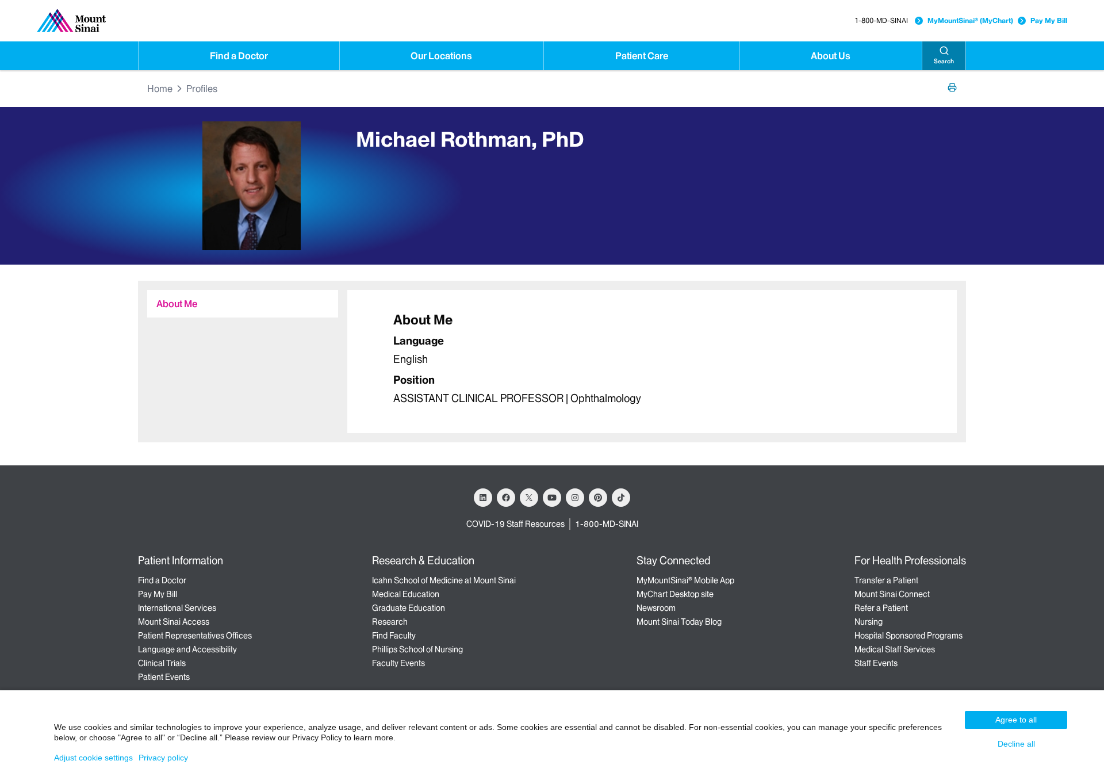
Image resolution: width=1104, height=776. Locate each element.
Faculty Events (398, 663)
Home (159, 88)
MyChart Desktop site (675, 594)
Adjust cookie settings (93, 757)
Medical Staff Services (894, 649)
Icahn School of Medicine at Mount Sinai (444, 580)
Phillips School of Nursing (417, 649)
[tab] (242, 304)
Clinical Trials (162, 663)
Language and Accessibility (187, 649)
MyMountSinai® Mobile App (685, 580)
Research (390, 622)
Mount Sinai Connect (892, 594)
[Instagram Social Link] (575, 497)
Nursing (868, 622)
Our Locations (441, 56)
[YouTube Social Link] (552, 497)
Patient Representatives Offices (195, 635)
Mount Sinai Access (173, 622)
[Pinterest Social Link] (598, 497)
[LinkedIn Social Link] (483, 497)
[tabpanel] (652, 361)
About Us (830, 56)
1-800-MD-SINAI (881, 20)
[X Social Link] (529, 497)
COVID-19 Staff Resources (515, 524)
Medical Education (405, 594)
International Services (177, 608)
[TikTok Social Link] (621, 497)
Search (944, 61)
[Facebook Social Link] (506, 497)
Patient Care (641, 56)
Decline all (1016, 743)
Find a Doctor (239, 56)
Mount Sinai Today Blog (679, 622)
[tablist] (238, 299)
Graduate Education (408, 608)
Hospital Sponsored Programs (908, 635)
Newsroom (656, 608)
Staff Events (876, 663)
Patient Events (164, 677)
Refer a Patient (881, 608)
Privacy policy (163, 757)
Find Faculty (394, 635)
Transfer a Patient (886, 580)
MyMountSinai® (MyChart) (970, 20)
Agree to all (1016, 719)
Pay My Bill (1048, 20)
